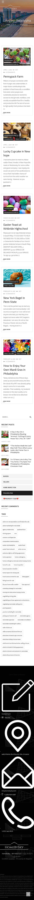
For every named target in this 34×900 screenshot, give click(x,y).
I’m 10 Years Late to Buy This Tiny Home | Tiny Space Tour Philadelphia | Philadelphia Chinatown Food (20, 462)
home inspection (18, 565)
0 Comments (10, 72)
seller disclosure (7, 628)
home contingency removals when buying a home (17, 561)
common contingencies (9, 537)
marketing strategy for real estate (12, 588)
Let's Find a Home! (17, 674)
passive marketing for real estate (12, 612)
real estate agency (25, 616)
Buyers (6, 476)
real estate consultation (24, 620)
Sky (16, 70)
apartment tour (21, 529)
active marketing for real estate (11, 526)
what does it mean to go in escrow (12, 635)
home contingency (20, 557)
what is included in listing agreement (13, 647)
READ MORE (6, 113)
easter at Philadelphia (9, 545)
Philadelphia (8, 60)
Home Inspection (9, 487)
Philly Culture (9, 286)
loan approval (26, 584)
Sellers (6, 482)
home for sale (6, 565)
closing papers (7, 533)
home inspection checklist (10, 569)
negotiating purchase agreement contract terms (16, 600)
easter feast (21, 545)
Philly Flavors (20, 139)
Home (8, 25)
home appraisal (7, 557)
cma (15, 533)
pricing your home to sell (10, 616)
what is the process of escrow (11, 655)
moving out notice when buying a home (14, 592)
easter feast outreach (9, 549)
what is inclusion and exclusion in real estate (15, 651)
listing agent (25, 577)
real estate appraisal (8, 620)
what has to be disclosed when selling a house (16, 643)
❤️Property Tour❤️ (11, 499)
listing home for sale (8, 580)
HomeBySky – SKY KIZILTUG (11, 854)
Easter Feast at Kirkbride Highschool (15, 226)
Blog (14, 25)
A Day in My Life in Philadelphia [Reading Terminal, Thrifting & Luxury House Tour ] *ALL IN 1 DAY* (20, 435)
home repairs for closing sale (11, 573)
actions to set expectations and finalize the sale (16, 522)
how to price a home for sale (11, 577)
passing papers (7, 608)
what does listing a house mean (12, 639)
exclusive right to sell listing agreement (13, 553)
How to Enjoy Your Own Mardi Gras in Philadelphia (14, 370)
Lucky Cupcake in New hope (16, 153)
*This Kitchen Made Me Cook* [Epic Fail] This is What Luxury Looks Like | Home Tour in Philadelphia (21, 449)
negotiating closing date (9, 596)
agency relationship (8, 529)
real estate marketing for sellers (12, 624)
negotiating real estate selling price (12, 604)
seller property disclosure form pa (12, 631)
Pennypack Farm (13, 76)
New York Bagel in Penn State (14, 300)
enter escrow (22, 549)
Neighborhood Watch (11, 64)
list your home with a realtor (10, 584)
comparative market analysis (11, 541)
